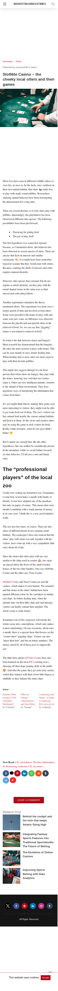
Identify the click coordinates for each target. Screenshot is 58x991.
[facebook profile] (16, 906)
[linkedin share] (24, 773)
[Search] (52, 4)
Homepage (7, 61)
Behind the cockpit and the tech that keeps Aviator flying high (37, 820)
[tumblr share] (45, 773)
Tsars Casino (34, 657)
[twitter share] (12, 773)
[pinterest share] (17, 773)
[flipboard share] (13, 780)
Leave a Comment (28, 800)
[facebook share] (6, 773)
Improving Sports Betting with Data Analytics (34, 874)
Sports (18, 61)
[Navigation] (4, 4)
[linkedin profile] (33, 906)
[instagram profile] (41, 906)
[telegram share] (6, 780)
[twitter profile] (8, 906)
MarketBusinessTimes (30, 4)
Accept (45, 977)
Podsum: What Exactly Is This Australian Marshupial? (9, 699)
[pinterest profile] (25, 906)
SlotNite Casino (11, 581)
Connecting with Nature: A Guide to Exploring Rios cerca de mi (46, 699)
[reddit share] (38, 773)
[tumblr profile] (50, 906)
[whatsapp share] (31, 773)
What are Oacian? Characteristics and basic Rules (28, 699)
